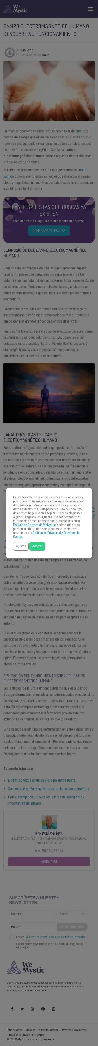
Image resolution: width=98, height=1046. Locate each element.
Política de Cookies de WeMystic (34, 525)
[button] (21, 546)
